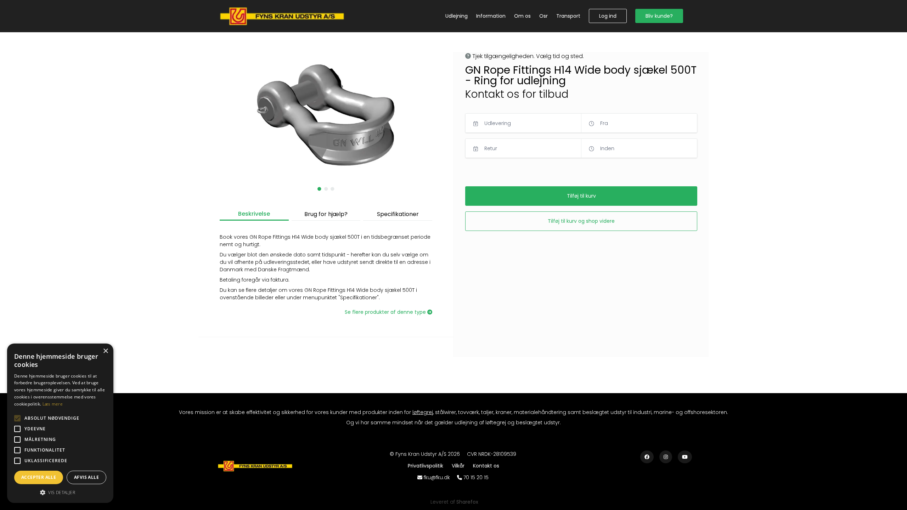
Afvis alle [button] (86, 477)
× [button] (105, 351)
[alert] (60, 423)
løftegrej (422, 412)
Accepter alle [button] (38, 477)
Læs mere (53, 404)
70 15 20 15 (476, 477)
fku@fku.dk (437, 477)
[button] (608, 16)
